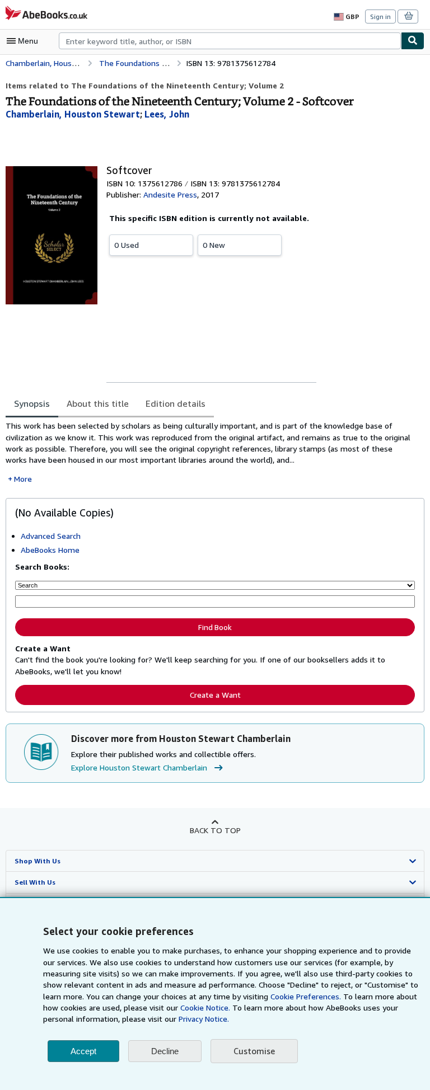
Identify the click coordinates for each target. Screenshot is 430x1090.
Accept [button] (83, 1051)
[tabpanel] (210, 452)
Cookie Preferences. (305, 996)
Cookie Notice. (205, 1007)
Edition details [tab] (175, 403)
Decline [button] (165, 1051)
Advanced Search (51, 536)
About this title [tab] (98, 403)
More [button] (23, 478)
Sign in (380, 16)
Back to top (215, 830)
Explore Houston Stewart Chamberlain (139, 767)
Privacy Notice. (204, 1018)
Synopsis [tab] (32, 403)
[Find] (412, 40)
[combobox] (230, 40)
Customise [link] (254, 1051)
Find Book (215, 627)
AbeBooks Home (50, 550)
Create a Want (215, 694)
